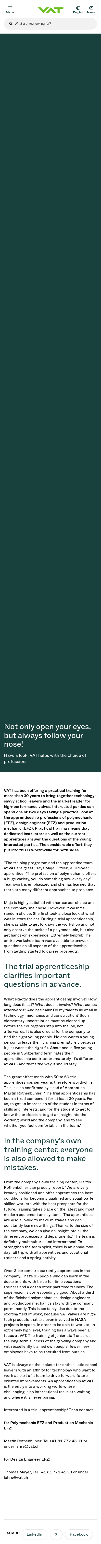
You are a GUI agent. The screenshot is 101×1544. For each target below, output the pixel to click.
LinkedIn (34, 1534)
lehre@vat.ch (27, 1446)
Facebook (79, 1534)
